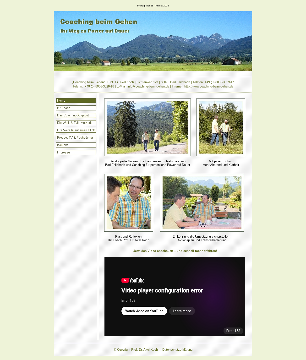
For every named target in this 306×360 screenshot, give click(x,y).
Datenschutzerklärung (177, 349)
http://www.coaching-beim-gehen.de (208, 86)
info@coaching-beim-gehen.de (148, 86)
